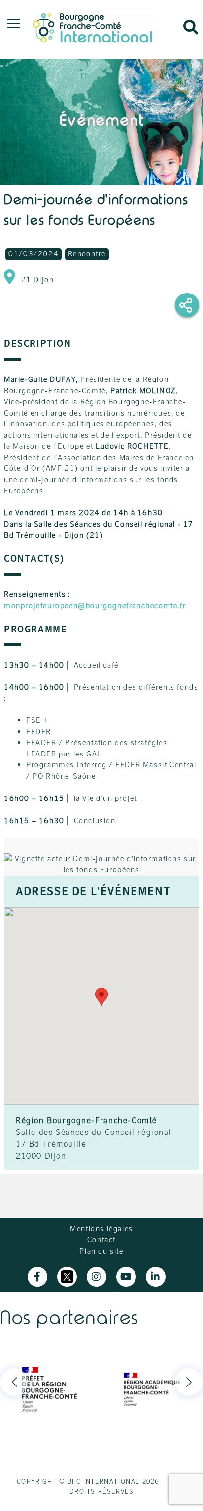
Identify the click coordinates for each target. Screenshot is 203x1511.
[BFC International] (92, 27)
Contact (101, 1239)
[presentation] (14, 1382)
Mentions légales (101, 1228)
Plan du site (101, 1251)
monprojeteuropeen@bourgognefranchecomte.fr (95, 605)
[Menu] (13, 24)
